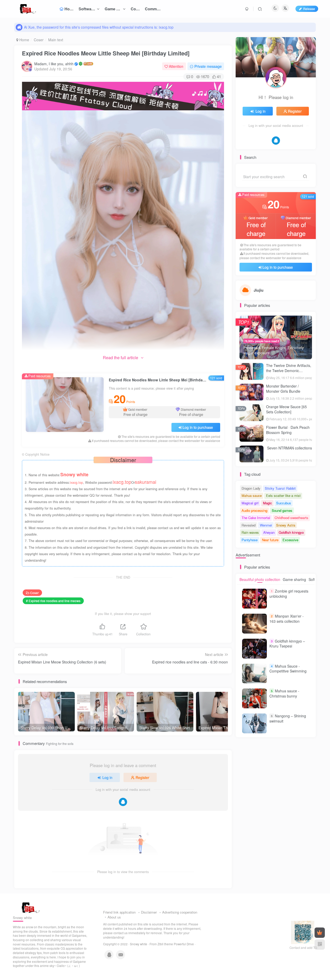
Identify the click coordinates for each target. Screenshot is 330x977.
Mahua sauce (252, 495)
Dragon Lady (251, 488)
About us (114, 917)
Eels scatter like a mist (283, 495)
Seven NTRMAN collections (289, 447)
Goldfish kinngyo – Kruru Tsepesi (287, 643)
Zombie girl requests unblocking (288, 593)
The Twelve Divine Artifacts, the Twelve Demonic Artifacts (288, 370)
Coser (39, 39)
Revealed (248, 525)
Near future (270, 539)
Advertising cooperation (179, 912)
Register (142, 777)
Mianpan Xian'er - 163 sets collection (286, 618)
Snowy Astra (285, 525)
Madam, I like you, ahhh (53, 63)
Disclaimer (149, 912)
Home (23, 39)
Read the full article (120, 357)
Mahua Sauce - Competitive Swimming (288, 668)
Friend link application (119, 912)
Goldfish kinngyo (291, 532)
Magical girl (250, 502)
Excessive (290, 539)
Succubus (283, 502)
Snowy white (138, 944)
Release (309, 8)
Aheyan (269, 532)
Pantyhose (250, 539)
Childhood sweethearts (291, 517)
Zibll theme (166, 944)
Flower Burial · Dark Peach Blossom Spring (288, 430)
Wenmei (266, 525)
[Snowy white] (29, 907)
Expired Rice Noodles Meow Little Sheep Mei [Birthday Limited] (105, 53)
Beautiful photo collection (260, 579)
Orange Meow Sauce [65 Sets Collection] (286, 409)
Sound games (282, 510)
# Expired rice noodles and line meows (53, 600)
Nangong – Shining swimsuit (287, 718)
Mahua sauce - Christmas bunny (284, 693)
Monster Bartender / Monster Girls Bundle (283, 388)
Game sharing (294, 579)
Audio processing (254, 510)
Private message (208, 66)
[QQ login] (123, 802)
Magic (267, 502)
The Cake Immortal (256, 517)
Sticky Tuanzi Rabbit (280, 488)
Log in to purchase (198, 427)
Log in (107, 777)
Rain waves (250, 532)
